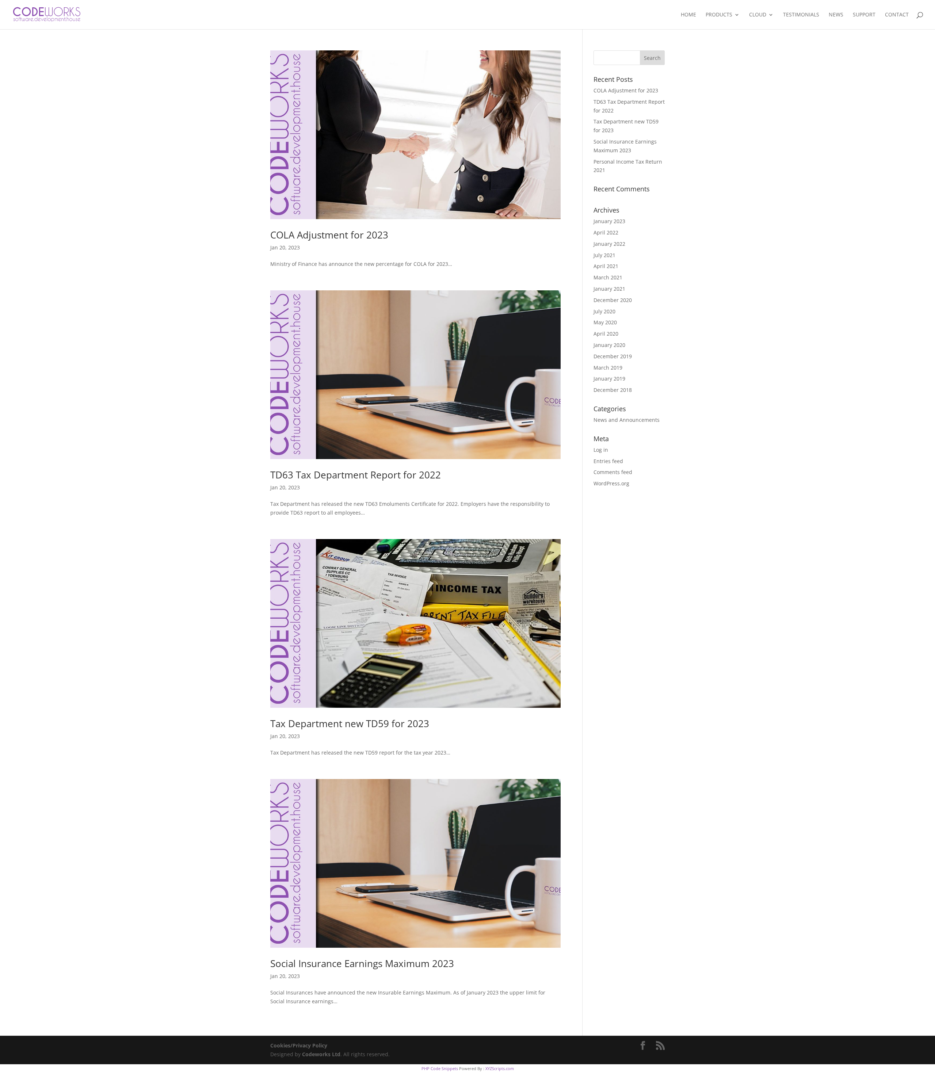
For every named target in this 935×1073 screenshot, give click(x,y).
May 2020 (605, 322)
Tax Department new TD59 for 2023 (349, 723)
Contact (897, 15)
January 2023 (609, 221)
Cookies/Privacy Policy (298, 1045)
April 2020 (606, 333)
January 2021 (609, 288)
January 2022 (609, 243)
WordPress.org (611, 483)
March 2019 (608, 367)
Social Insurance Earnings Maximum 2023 (362, 963)
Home (688, 15)
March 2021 (608, 277)
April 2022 (606, 232)
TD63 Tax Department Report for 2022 (355, 474)
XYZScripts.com (499, 1068)
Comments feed (613, 472)
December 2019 (613, 356)
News (836, 15)
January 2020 (609, 344)
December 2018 (613, 389)
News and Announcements (627, 419)
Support (864, 15)
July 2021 (604, 255)
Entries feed (608, 461)
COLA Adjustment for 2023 (329, 234)
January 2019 (609, 378)
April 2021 (606, 266)
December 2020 (613, 300)
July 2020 (604, 311)
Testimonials (801, 15)
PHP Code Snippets (439, 1068)
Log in (601, 449)
